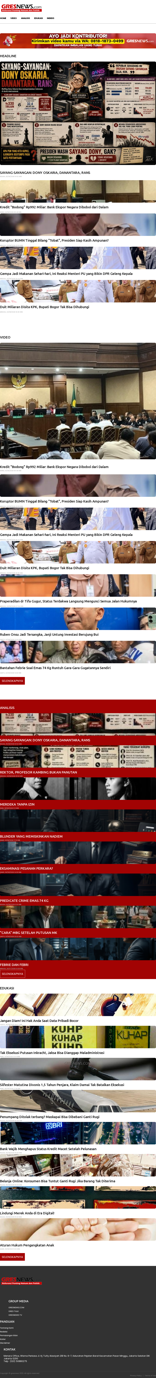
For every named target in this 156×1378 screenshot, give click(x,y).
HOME (3, 18)
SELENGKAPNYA (12, 681)
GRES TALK (14, 1311)
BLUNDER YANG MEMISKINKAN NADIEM (31, 836)
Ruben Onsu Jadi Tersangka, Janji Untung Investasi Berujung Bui (49, 635)
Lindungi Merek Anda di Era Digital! (27, 1213)
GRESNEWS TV (15, 1315)
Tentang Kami (6, 1328)
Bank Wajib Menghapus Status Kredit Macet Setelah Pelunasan (48, 1149)
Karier (3, 1339)
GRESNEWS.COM (16, 1307)
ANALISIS (25, 18)
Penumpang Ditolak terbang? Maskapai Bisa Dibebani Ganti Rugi (49, 1117)
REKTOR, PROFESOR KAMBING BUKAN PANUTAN (38, 772)
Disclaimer (5, 1343)
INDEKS (50, 18)
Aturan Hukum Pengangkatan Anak (27, 1245)
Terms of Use (150, 1375)
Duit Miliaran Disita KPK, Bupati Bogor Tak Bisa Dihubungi (44, 307)
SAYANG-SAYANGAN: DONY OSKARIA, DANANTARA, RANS (45, 173)
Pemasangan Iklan (9, 1335)
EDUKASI (38, 18)
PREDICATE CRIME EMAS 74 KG (24, 901)
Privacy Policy (136, 1375)
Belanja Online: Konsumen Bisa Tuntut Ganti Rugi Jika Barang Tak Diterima (57, 1181)
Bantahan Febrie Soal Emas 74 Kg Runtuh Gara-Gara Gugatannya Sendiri (55, 668)
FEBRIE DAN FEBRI (14, 965)
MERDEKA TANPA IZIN (17, 804)
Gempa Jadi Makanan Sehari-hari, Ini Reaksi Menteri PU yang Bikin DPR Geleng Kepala (66, 274)
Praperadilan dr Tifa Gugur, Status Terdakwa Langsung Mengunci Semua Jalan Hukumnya (68, 601)
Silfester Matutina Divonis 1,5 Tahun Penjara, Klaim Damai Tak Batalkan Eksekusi (62, 1085)
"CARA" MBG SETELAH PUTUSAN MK (28, 933)
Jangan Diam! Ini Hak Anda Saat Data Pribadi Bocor (39, 1021)
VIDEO (13, 18)
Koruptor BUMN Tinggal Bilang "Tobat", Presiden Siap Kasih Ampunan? (54, 240)
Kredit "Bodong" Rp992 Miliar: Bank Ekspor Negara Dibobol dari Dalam (54, 207)
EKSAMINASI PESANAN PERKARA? (26, 869)
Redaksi (3, 1332)
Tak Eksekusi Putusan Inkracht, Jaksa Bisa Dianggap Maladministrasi (52, 1053)
